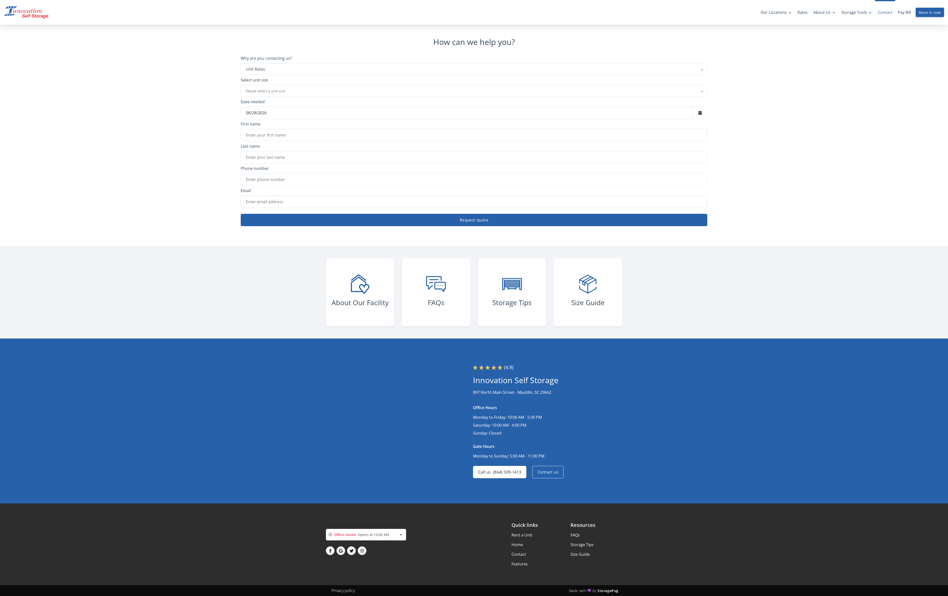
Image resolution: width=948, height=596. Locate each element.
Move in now (930, 12)
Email (246, 190)
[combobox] (474, 69)
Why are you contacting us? (266, 58)
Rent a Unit (522, 535)
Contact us (547, 472)
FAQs (575, 535)
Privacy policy (343, 590)
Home (517, 544)
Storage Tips (582, 544)
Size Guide (580, 554)
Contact (519, 554)
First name (250, 124)
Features (520, 564)
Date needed (253, 101)
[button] (330, 550)
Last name (250, 146)
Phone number (255, 168)
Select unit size (254, 80)
